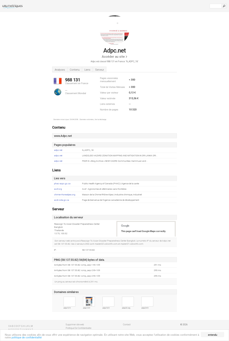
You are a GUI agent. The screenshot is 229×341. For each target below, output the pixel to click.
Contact (127, 324)
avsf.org (58, 189)
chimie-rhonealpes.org (64, 194)
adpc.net (58, 150)
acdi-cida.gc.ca (61, 200)
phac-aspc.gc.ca (62, 183)
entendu (212, 334)
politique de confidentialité (27, 337)
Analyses (60, 69)
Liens (87, 69)
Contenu (75, 69)
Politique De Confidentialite (78, 328)
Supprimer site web (75, 324)
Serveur (99, 69)
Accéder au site (113, 56)
